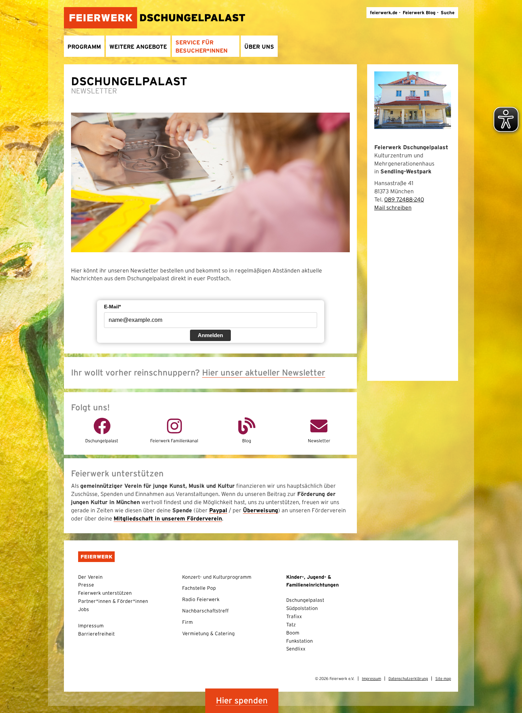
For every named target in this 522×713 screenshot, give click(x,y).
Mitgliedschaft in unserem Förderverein (168, 518)
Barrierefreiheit (96, 634)
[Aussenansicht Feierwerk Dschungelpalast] (412, 99)
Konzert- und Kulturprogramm (216, 577)
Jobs (83, 609)
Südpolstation (302, 608)
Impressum (91, 625)
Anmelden (210, 335)
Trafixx (294, 616)
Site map (443, 678)
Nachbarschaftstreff (205, 611)
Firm (187, 622)
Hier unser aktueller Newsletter (263, 372)
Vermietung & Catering (208, 633)
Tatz (291, 624)
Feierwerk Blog (419, 12)
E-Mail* (112, 306)
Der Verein (90, 577)
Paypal (218, 510)
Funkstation (299, 641)
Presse (86, 585)
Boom (292, 633)
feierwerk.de (383, 12)
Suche (448, 12)
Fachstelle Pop (199, 588)
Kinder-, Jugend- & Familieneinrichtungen (312, 581)
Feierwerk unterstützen (105, 593)
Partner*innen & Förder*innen (113, 601)
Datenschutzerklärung (408, 678)
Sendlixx (295, 649)
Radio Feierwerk (200, 599)
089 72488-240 (404, 199)
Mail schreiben (393, 207)
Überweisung (260, 510)
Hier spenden (242, 700)
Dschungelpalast (305, 600)
